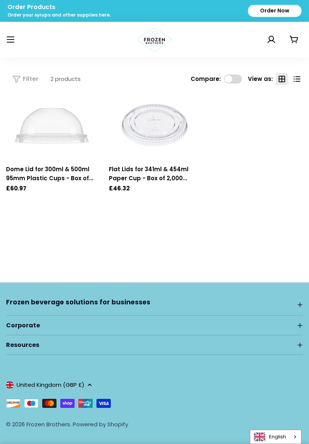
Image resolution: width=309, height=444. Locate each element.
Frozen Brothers (48, 424)
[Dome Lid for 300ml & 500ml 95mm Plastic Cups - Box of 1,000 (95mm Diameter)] (52, 126)
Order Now (274, 10)
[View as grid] (282, 79)
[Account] (262, 39)
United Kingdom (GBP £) (50, 385)
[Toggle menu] (10, 39)
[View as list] (297, 79)
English (277, 436)
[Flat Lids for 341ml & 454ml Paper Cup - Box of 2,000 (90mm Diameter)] (154, 126)
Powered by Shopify (100, 424)
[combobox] (275, 437)
